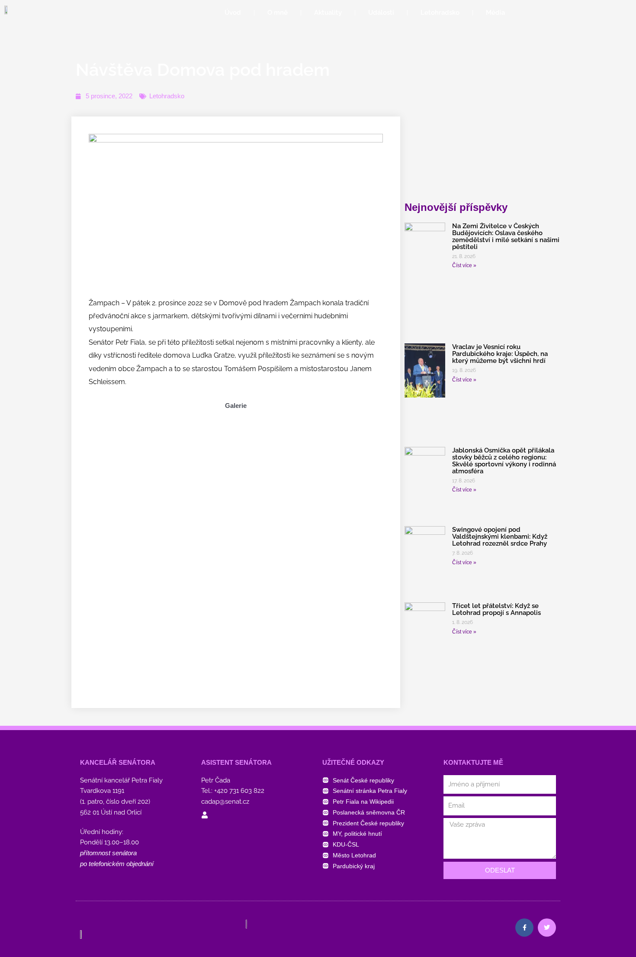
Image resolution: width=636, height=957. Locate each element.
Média (495, 12)
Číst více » (464, 265)
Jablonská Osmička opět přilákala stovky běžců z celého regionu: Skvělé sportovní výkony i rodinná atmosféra (504, 460)
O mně (277, 12)
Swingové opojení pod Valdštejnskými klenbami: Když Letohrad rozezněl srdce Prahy (499, 536)
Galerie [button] (236, 405)
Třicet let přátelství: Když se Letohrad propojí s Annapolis (496, 609)
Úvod (233, 12)
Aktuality (328, 12)
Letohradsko (440, 12)
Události (381, 12)
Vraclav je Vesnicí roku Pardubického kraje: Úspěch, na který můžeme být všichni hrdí (500, 354)
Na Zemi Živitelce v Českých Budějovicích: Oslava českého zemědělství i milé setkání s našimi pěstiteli (505, 236)
